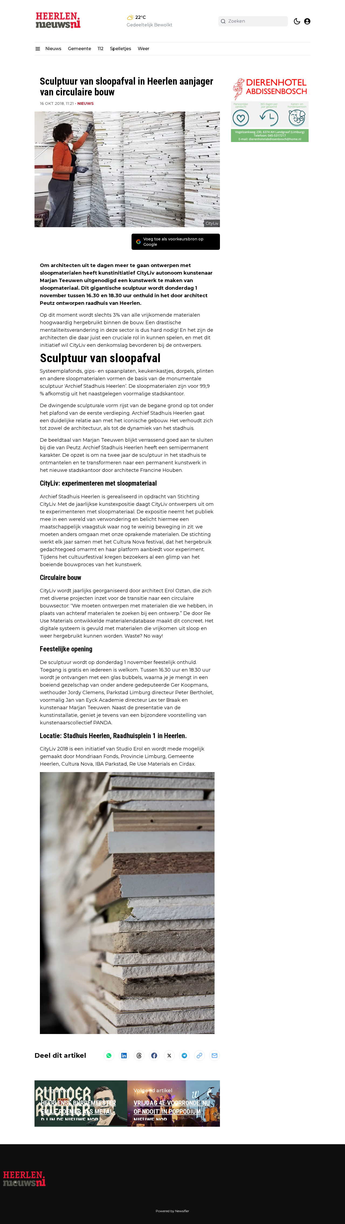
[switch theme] (297, 21)
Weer (143, 48)
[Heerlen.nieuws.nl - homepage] (58, 21)
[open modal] (307, 21)
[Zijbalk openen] (37, 49)
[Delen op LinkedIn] (124, 1055)
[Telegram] (184, 1055)
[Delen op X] (169, 1055)
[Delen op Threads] (139, 1055)
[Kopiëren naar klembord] (199, 1055)
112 (101, 48)
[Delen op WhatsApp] (109, 1055)
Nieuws (53, 48)
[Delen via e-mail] (214, 1055)
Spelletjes (120, 48)
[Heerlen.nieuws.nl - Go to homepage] (24, 1179)
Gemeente (79, 48)
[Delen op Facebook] (154, 1055)
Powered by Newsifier (172, 1211)
